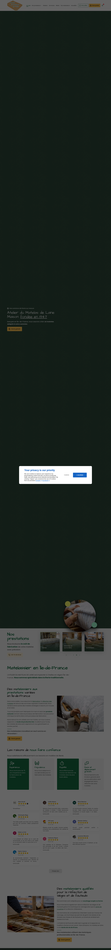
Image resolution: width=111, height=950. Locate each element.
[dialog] (55, 475)
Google (38, 480)
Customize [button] (66, 475)
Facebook (45, 480)
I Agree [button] (79, 475)
